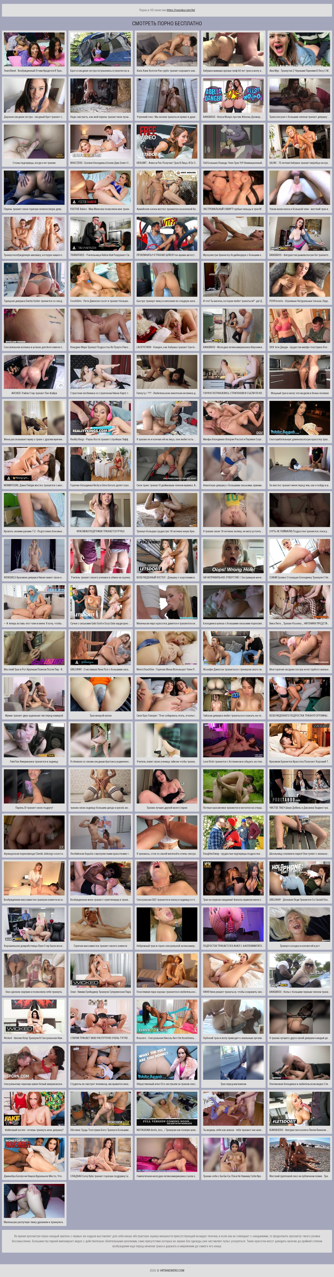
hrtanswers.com (172, 1270)
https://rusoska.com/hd (181, 10)
